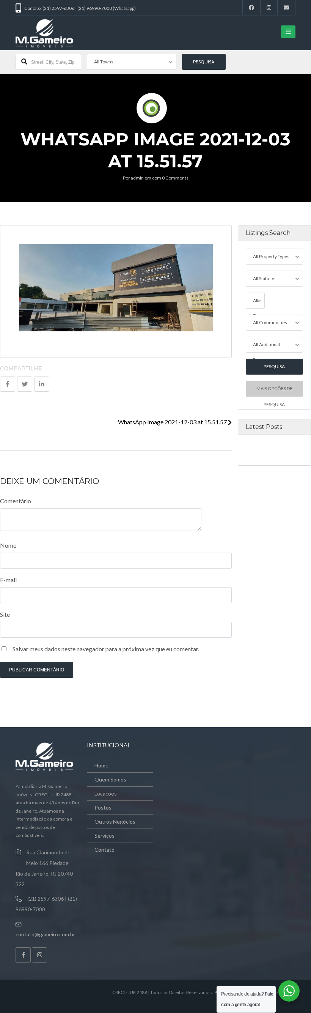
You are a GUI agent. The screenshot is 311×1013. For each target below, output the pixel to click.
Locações (105, 793)
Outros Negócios (114, 821)
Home (101, 765)
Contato (104, 849)
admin (137, 178)
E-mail (8, 579)
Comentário (15, 500)
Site (5, 614)
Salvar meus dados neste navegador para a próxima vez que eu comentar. (106, 648)
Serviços (104, 835)
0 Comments (175, 178)
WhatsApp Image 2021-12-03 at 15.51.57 (173, 421)
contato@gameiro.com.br (45, 934)
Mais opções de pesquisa (274, 391)
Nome (8, 545)
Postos (103, 807)
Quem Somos (110, 779)
